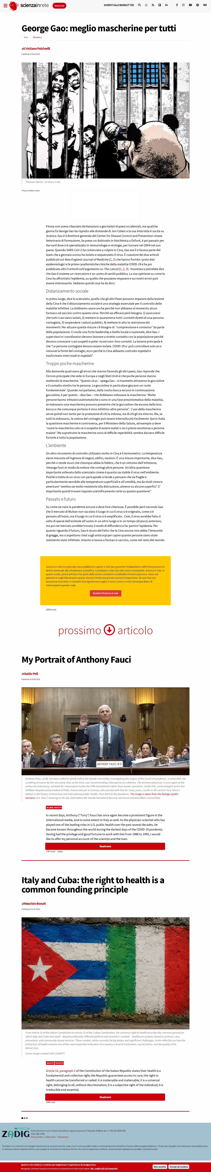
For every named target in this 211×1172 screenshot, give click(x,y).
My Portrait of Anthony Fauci (76, 659)
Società (59, 1063)
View (27, 38)
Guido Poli (31, 673)
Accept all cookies (179, 1167)
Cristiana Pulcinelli (37, 48)
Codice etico (50, 1137)
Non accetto (160, 1167)
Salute (50, 1063)
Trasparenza (62, 1137)
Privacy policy (37, 1137)
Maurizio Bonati (35, 903)
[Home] (31, 6)
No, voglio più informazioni (104, 1168)
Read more (105, 846)
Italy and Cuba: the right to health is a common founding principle (93, 884)
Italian (60, 851)
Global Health (54, 807)
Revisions (37, 37)
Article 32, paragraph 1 (60, 1071)
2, (124, 269)
